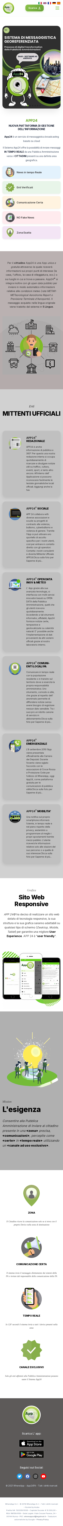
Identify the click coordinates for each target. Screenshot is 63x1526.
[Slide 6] (35, 105)
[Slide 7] (37, 105)
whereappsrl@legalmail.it (35, 1516)
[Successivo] (56, 67)
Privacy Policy (43, 1519)
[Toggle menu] (57, 8)
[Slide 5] (32, 105)
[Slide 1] (23, 105)
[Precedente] (7, 67)
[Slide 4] (30, 105)
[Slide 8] (40, 105)
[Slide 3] (28, 105)
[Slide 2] (25, 105)
